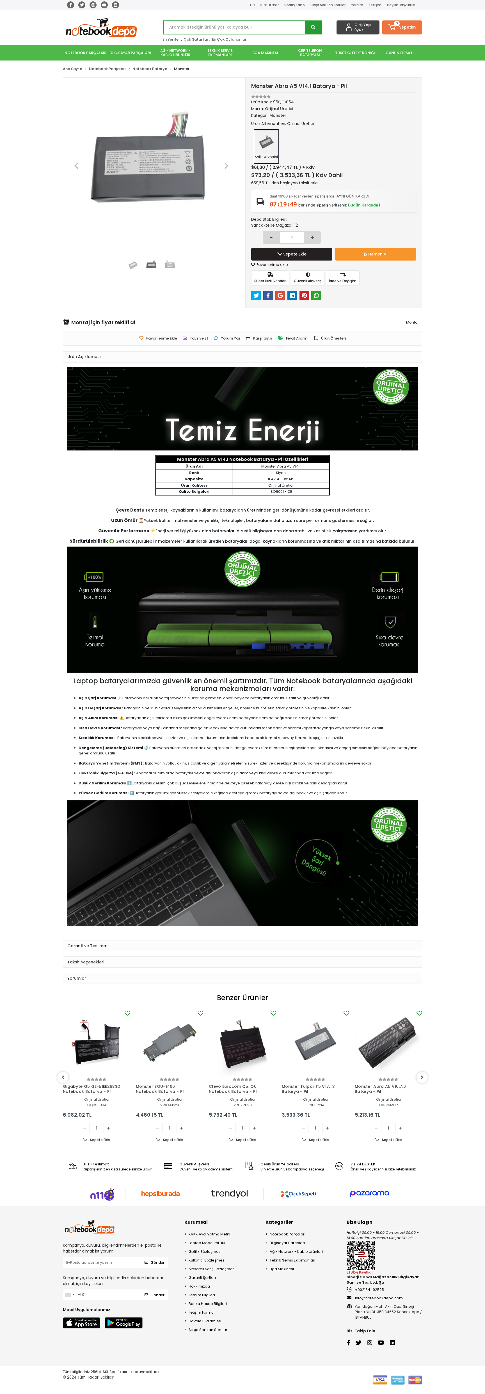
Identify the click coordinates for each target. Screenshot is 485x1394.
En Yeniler (171, 39)
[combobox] (69, 1295)
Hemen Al (378, 254)
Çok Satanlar (196, 39)
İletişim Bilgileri (202, 1295)
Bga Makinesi (282, 1269)
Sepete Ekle (294, 254)
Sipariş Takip (294, 5)
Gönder (157, 1262)
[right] (422, 1077)
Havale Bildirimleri (205, 1321)
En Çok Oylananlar (229, 39)
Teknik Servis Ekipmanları (292, 1260)
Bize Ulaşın (359, 1222)
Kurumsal (196, 1222)
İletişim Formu (201, 1312)
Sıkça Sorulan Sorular (328, 5)
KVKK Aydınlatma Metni (209, 1234)
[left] (63, 1077)
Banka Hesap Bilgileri (208, 1303)
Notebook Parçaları (287, 1234)
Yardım (357, 5)
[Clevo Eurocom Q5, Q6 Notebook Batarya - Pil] (242, 1042)
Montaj (412, 322)
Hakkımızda (199, 1286)
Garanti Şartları (202, 1277)
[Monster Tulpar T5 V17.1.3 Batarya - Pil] (315, 1042)
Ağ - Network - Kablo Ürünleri (296, 1251)
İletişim (375, 5)
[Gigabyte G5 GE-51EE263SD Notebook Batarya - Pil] (96, 1042)
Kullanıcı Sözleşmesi (207, 1260)
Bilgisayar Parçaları (287, 1243)
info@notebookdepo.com (379, 1298)
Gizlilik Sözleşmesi (205, 1251)
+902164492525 (369, 1289)
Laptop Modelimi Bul (207, 1243)
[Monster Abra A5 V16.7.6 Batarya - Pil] (388, 1042)
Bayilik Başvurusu (402, 5)
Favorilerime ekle (272, 264)
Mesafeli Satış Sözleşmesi (212, 1269)
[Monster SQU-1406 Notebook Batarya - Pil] (169, 1042)
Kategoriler (279, 1222)
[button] (402, 27)
